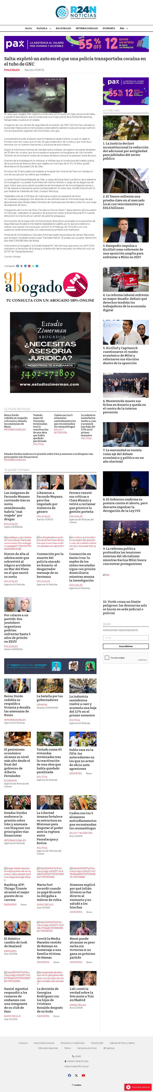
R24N (106, 624)
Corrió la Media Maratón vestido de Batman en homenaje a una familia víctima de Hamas (49, 948)
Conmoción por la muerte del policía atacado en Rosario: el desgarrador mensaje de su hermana (50, 565)
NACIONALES (63, 28)
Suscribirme (126, 646)
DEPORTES (75, 773)
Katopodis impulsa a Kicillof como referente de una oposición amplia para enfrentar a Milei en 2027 (123, 251)
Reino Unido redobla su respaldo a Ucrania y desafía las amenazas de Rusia (16, 421)
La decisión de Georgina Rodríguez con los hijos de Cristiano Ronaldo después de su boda (50, 1000)
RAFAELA (42, 28)
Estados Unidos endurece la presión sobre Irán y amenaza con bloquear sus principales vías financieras (17, 824)
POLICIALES (12, 69)
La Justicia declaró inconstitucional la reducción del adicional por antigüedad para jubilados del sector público (126, 151)
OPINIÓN (42, 704)
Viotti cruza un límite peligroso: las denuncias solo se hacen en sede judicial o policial (125, 607)
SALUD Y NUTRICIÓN (60, 431)
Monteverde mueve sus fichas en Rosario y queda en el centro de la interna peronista (124, 406)
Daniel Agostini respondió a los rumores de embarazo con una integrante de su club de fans (16, 1000)
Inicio (28, 28)
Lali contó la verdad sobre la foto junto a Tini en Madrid (82, 994)
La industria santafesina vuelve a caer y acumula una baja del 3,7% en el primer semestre (88, 425)
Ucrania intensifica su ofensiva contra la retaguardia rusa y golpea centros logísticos (81, 1061)
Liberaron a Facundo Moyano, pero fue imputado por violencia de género (50, 502)
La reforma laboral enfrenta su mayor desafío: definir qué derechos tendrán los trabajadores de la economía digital (126, 302)
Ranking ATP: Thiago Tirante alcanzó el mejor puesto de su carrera (16, 892)
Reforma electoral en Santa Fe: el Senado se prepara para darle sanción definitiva (14, 1061)
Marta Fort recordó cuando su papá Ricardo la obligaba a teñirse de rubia (49, 892)
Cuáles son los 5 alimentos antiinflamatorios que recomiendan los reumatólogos (65, 421)
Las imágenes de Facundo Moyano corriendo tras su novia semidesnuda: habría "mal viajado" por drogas (17, 506)
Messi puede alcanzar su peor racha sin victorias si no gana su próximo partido (82, 948)
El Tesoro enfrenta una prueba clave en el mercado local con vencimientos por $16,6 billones (124, 202)
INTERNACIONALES (87, 28)
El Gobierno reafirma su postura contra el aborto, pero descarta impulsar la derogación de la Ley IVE (125, 505)
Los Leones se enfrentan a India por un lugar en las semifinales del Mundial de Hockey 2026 (50, 1059)
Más (122, 28)
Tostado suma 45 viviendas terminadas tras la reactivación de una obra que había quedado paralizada (40, 428)
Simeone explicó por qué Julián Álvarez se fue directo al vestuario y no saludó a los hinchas (82, 896)
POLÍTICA (38, 444)
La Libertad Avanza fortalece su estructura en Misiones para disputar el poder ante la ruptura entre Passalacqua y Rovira (50, 828)
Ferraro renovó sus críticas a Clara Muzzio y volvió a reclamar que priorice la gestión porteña (82, 502)
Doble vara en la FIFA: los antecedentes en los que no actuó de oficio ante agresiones (81, 759)
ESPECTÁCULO (45, 904)
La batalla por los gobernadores (50, 698)
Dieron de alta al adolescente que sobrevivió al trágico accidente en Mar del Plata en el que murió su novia (17, 565)
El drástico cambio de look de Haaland (15, 942)
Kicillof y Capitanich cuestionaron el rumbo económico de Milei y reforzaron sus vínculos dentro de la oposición (121, 355)
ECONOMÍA (109, 28)
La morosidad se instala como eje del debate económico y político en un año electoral (123, 455)
